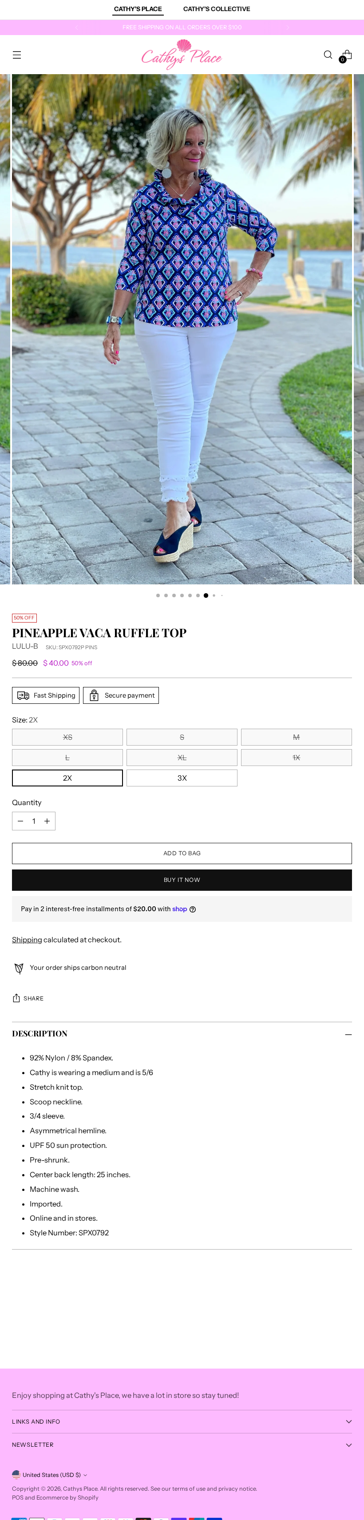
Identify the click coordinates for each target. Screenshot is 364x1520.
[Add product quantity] (47, 821)
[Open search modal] (328, 55)
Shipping (27, 939)
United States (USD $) (52, 1475)
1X (296, 757)
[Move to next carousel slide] (344, 1298)
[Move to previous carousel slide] (324, 1298)
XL (182, 757)
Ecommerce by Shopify (67, 1497)
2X (67, 778)
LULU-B (25, 646)
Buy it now (182, 880)
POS (18, 1497)
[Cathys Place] (182, 55)
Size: (25, 719)
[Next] (287, 27)
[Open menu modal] (17, 55)
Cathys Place (80, 1488)
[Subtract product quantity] (20, 821)
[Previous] (77, 27)
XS (67, 737)
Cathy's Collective (216, 9)
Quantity (27, 802)
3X (182, 778)
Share (34, 998)
